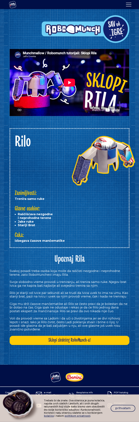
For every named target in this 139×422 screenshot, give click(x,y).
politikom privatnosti (77, 415)
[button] (128, 4)
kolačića (49, 415)
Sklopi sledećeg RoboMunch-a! (69, 340)
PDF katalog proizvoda (121, 393)
